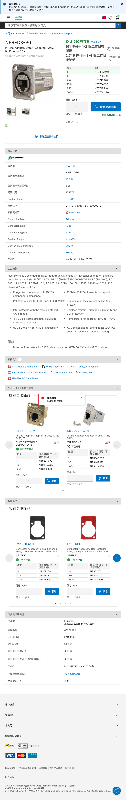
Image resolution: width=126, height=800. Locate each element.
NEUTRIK (70, 165)
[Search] (118, 25)
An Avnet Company (15, 785)
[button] (8, 18)
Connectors (19, 33)
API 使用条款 (56, 768)
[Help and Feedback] (117, 791)
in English (10, 777)
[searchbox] (60, 25)
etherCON (71, 199)
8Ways (69, 245)
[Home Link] (21, 18)
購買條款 (43, 768)
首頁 (7, 33)
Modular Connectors (40, 33)
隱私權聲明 (10, 768)
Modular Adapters (64, 33)
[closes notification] (122, 4)
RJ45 (68, 225)
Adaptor (70, 219)
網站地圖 (69, 768)
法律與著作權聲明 (27, 768)
